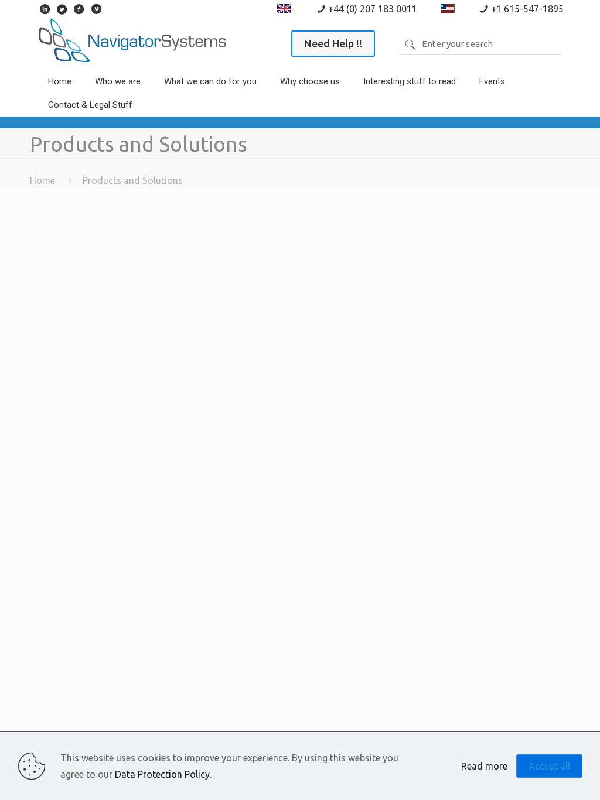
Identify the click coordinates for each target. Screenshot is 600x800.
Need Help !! (333, 43)
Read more (484, 766)
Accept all (549, 766)
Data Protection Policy (162, 774)
